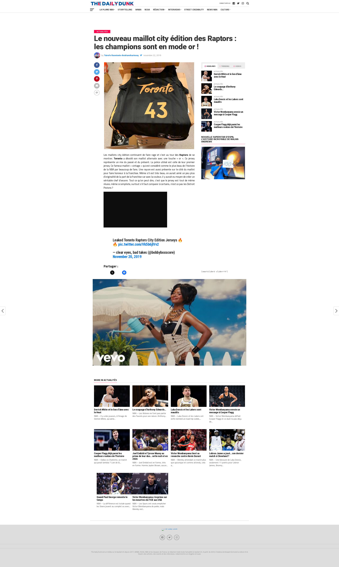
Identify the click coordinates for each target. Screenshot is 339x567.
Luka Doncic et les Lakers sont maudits (228, 100)
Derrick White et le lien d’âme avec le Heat (228, 75)
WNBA (138, 9)
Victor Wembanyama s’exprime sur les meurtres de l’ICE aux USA (149, 498)
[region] (169, 322)
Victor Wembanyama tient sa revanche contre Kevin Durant (186, 455)
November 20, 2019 (127, 256)
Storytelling (125, 9)
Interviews (174, 9)
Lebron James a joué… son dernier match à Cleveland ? (226, 455)
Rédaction (158, 9)
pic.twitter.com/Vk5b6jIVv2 (138, 244)
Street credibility (194, 9)
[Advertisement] (223, 204)
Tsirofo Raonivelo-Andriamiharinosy (121, 55)
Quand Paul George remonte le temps (112, 498)
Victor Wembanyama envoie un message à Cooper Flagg (228, 113)
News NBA (212, 9)
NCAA (147, 9)
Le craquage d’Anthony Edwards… (224, 88)
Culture (225, 9)
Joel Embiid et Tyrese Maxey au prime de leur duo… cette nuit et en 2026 (150, 456)
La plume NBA (107, 9)
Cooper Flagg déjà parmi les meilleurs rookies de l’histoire (228, 125)
